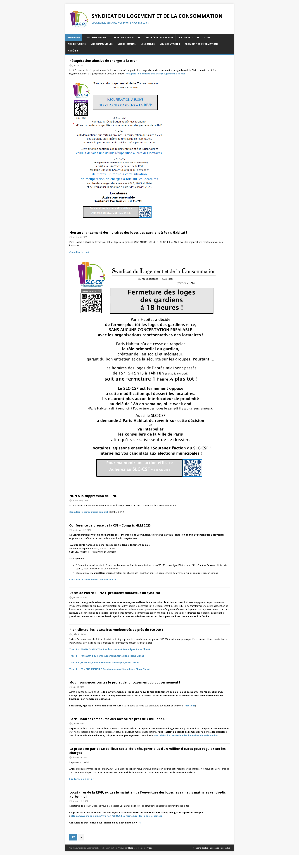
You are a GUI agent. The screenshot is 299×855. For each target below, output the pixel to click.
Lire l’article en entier (81, 778)
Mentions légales (200, 848)
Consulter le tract (79, 252)
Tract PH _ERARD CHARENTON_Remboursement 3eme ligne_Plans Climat (109, 649)
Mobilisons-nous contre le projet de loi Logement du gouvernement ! (124, 682)
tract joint (189, 705)
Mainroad (148, 848)
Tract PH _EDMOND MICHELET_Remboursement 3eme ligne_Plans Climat (109, 669)
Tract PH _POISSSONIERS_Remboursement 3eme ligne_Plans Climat (106, 655)
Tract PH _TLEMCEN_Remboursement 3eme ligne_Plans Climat (104, 662)
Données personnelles (220, 848)
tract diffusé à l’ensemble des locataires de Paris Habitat (186, 735)
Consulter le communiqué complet (88, 511)
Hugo (130, 848)
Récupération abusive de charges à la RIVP (103, 61)
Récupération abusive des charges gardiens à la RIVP (155, 73)
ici (140, 822)
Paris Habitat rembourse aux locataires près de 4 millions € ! (117, 719)
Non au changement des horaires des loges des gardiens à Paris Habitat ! (128, 232)
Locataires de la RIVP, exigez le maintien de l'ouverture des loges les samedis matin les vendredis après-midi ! (147, 794)
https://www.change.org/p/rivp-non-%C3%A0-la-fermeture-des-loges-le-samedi (116, 815)
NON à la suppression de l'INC (93, 496)
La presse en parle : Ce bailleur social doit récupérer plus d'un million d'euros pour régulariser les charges (147, 751)
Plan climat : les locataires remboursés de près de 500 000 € (116, 629)
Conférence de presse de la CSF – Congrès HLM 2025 (110, 525)
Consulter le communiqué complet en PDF (92, 579)
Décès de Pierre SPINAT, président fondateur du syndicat (115, 593)
